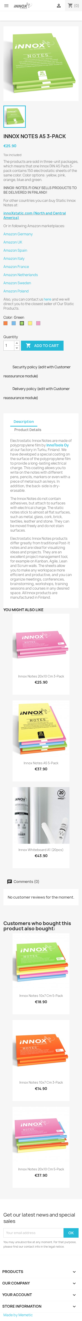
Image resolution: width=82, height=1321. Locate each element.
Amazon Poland (16, 291)
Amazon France (16, 266)
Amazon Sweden (17, 283)
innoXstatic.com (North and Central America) (34, 215)
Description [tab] (24, 421)
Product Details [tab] (27, 429)
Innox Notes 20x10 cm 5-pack (41, 1169)
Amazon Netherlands (20, 274)
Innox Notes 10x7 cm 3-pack (41, 1082)
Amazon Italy (14, 258)
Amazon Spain (15, 250)
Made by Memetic (18, 1315)
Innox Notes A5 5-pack (41, 763)
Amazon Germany (18, 234)
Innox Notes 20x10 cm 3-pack (41, 676)
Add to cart (42, 345)
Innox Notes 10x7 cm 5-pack (41, 995)
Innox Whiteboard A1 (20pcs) (41, 850)
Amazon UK (12, 242)
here (47, 299)
